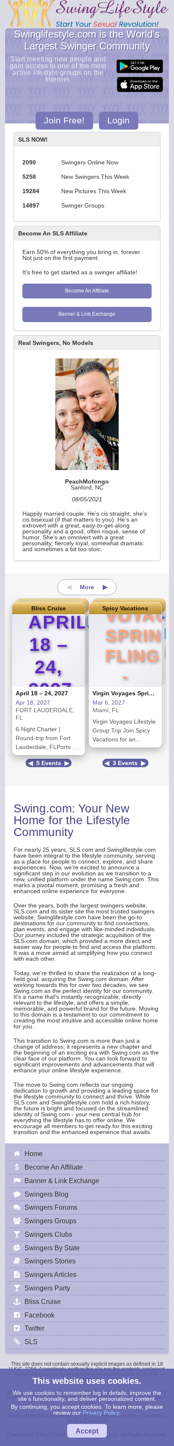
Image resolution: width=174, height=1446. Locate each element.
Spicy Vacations (125, 608)
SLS (31, 1341)
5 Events (48, 763)
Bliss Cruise (48, 608)
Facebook (39, 1315)
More (87, 587)
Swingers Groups (50, 1221)
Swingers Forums (50, 1207)
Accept (87, 1431)
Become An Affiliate (87, 291)
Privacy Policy (101, 1412)
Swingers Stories (50, 1261)
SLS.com (81, 849)
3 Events (125, 763)
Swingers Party (47, 1288)
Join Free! (64, 121)
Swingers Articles (50, 1274)
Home (33, 1153)
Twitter (34, 1328)
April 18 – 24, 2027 (42, 693)
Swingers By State (52, 1248)
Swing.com (43, 808)
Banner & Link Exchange (86, 314)
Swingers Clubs (48, 1234)
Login (118, 121)
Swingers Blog (46, 1194)
